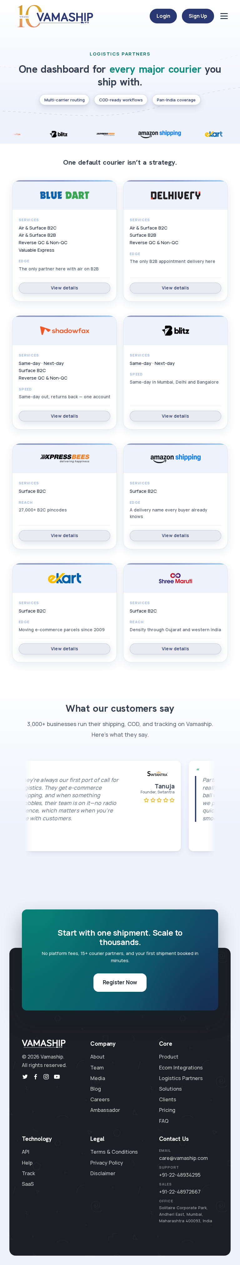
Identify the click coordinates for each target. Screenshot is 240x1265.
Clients (167, 1099)
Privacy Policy (106, 1162)
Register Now (120, 982)
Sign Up (198, 15)
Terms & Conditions (114, 1151)
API (25, 1151)
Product (168, 1056)
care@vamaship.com (183, 1158)
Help (27, 1162)
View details (64, 288)
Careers (100, 1099)
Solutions (170, 1088)
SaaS (28, 1183)
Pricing (167, 1110)
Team (97, 1067)
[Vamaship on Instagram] (46, 1077)
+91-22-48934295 (180, 1174)
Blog (95, 1088)
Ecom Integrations (181, 1067)
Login (163, 15)
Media (97, 1078)
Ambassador (105, 1110)
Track (28, 1173)
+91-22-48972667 (180, 1191)
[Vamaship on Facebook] (35, 1077)
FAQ (163, 1120)
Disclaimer (102, 1173)
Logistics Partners (181, 1078)
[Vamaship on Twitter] (25, 1077)
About (97, 1056)
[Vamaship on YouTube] (57, 1077)
